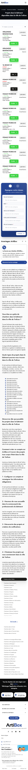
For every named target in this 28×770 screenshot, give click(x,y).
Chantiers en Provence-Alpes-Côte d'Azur (14, 674)
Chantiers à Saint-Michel (10, 609)
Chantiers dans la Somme (10, 633)
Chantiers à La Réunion (9, 659)
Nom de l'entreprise (8, 197)
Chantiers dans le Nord (9, 627)
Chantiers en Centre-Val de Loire (11, 646)
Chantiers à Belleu (8, 607)
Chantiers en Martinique (9, 661)
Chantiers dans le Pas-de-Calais (11, 631)
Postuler (13, 43)
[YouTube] (19, 731)
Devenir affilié (14, 718)
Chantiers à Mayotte (9, 663)
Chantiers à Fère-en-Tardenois (11, 611)
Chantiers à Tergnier (8, 592)
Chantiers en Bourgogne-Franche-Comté (13, 641)
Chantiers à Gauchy (8, 602)
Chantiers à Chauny (8, 594)
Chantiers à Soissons (9, 585)
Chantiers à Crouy (8, 617)
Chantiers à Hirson (8, 598)
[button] (22, 241)
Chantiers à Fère (8, 615)
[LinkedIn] (12, 731)
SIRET (5, 203)
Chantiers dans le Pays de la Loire (12, 672)
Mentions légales (4, 735)
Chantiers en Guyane (9, 654)
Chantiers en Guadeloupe (10, 652)
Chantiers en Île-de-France (10, 656)
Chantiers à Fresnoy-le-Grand (11, 613)
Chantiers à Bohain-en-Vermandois (12, 600)
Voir (13, 74)
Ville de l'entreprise (8, 224)
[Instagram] (15, 731)
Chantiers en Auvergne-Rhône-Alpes (12, 639)
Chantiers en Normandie (10, 665)
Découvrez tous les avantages (10, 262)
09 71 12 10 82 (6, 744)
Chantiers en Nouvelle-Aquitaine (11, 667)
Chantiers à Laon (8, 587)
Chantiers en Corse (8, 648)
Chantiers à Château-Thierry (10, 589)
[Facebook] (8, 731)
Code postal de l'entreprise (10, 217)
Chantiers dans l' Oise (9, 629)
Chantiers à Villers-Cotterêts (10, 596)
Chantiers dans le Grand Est (10, 650)
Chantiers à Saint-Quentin (10, 583)
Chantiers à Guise (8, 605)
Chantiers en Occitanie (9, 669)
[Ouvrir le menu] (25, 2)
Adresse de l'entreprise (9, 210)
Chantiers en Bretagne (9, 644)
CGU (2, 738)
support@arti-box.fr (7, 741)
